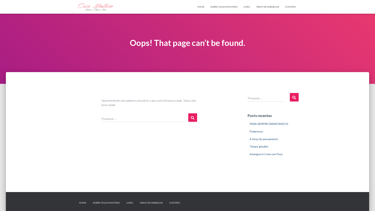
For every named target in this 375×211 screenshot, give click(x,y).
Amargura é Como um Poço (266, 154)
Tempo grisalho (259, 146)
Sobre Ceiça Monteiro (224, 6)
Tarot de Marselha (267, 6)
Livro (247, 6)
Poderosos (256, 131)
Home (200, 6)
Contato (290, 6)
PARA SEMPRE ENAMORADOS (269, 123)
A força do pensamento (264, 139)
